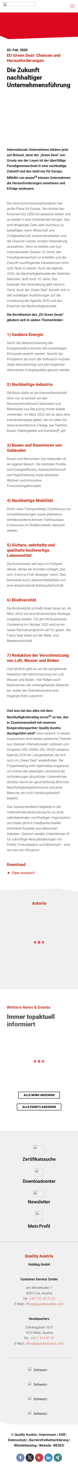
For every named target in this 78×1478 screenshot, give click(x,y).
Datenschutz (17, 1440)
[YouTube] (39, 1457)
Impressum (47, 1435)
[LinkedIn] (48, 1457)
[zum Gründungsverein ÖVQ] (39, 1414)
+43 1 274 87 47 (42, 1338)
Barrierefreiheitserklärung (48, 1440)
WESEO (58, 1445)
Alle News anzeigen (39, 1095)
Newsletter (39, 1201)
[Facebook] (20, 1457)
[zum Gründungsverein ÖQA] (39, 1385)
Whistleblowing (25, 1445)
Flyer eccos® (23, 873)
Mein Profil (39, 1226)
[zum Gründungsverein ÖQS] (39, 1400)
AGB (62, 1435)
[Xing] (58, 1457)
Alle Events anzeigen (39, 1107)
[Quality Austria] (19, 6)
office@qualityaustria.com (44, 1304)
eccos (31, 178)
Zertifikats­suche (39, 1159)
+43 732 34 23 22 (42, 1299)
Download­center (39, 1181)
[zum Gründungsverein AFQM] (39, 1370)
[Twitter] (30, 1457)
